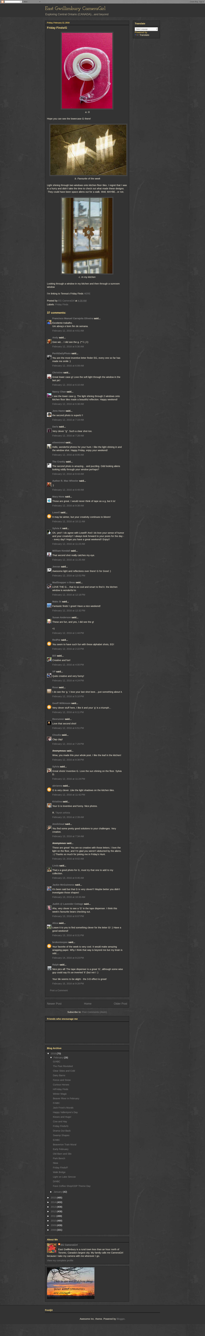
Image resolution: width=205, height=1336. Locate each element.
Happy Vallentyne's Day (65, 1112)
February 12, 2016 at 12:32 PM (68, 610)
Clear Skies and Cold (64, 1070)
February (59, 1057)
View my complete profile (60, 1260)
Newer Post (54, 1003)
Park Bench (59, 1158)
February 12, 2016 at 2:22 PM (68, 649)
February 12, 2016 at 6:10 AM (68, 385)
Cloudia (56, 735)
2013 (54, 1207)
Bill (54, 655)
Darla (55, 426)
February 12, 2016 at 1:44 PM (68, 633)
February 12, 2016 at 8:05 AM (68, 454)
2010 (54, 1220)
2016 (54, 1053)
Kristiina (57, 801)
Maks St (56, 601)
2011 (53, 1216)
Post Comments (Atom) (94, 1012)
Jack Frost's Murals (63, 1107)
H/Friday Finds (60, 1089)
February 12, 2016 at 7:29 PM (68, 744)
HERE (87, 293)
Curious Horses (61, 1084)
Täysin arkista (62, 812)
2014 (54, 1202)
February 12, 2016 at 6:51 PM (68, 728)
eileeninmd (58, 442)
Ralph (55, 964)
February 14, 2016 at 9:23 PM (68, 957)
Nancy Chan (59, 391)
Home (87, 1003)
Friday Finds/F (60, 1167)
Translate (144, 35)
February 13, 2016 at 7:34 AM (68, 836)
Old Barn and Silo (62, 1153)
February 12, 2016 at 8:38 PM (68, 759)
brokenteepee (60, 942)
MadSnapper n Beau (63, 582)
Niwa (55, 1163)
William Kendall (61, 550)
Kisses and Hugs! (62, 1117)
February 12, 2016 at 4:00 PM (68, 664)
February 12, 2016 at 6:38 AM (68, 404)
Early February (60, 1149)
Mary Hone (58, 496)
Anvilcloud (58, 824)
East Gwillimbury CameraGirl (75, 8)
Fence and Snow (62, 1080)
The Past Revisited (63, 1066)
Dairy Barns (59, 1075)
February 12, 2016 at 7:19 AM (68, 420)
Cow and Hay (60, 1121)
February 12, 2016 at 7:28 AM (68, 435)
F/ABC (56, 1103)
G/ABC (56, 1061)
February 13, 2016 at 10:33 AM (68, 897)
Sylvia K (57, 528)
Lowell (56, 512)
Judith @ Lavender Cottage (67, 904)
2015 (54, 1197)
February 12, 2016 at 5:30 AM (68, 346)
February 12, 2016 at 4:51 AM (68, 330)
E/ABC (56, 1140)
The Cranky (58, 461)
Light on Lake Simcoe (64, 1177)
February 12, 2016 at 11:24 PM (68, 779)
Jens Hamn (58, 411)
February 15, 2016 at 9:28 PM (68, 983)
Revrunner (58, 719)
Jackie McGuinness (63, 884)
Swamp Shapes (61, 1135)
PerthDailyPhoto (61, 353)
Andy (55, 337)
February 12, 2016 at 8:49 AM (68, 489)
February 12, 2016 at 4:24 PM (68, 680)
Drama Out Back (62, 1130)
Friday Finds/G (60, 1126)
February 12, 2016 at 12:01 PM (68, 575)
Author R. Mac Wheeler (65, 480)
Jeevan (56, 566)
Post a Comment (59, 990)
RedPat (56, 640)
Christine (57, 372)
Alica (55, 923)
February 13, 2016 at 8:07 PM (68, 916)
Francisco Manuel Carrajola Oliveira (72, 318)
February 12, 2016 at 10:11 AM (68, 521)
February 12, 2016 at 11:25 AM (68, 559)
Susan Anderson (61, 617)
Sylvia (55, 766)
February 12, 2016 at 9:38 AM (68, 505)
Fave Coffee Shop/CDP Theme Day (72, 1186)
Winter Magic (60, 1094)
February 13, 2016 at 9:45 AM (68, 878)
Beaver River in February (66, 1098)
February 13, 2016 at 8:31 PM (68, 935)
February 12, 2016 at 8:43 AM (68, 474)
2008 (54, 1230)
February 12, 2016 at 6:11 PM (68, 712)
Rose (55, 687)
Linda (55, 865)
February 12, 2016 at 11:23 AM (68, 544)
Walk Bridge (59, 1172)
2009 (54, 1225)
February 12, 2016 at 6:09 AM (68, 365)
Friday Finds (61, 304)
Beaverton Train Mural (64, 1144)
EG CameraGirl (69, 1245)
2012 (54, 1211)
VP (53, 671)
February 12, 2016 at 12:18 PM (68, 594)
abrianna (57, 785)
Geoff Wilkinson (61, 703)
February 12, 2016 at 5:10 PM (68, 696)
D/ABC (56, 1181)
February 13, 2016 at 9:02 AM (68, 858)
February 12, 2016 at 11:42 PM (68, 794)
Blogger (121, 1319)
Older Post (120, 1003)
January (58, 1192)
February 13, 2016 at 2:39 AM (68, 817)
